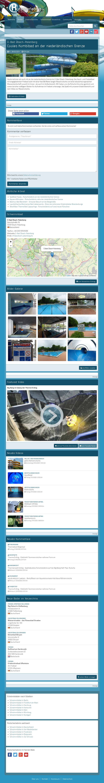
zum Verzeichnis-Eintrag (86, 281)
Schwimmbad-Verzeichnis (50, 19)
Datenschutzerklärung (31, 175)
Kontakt (78, 19)
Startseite (11, 19)
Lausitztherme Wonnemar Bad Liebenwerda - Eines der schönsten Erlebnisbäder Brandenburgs (46, 204)
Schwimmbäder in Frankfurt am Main (24, 703)
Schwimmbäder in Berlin (19, 700)
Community (67, 19)
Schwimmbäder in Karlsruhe (20, 707)
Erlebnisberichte (31, 19)
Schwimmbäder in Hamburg (20, 705)
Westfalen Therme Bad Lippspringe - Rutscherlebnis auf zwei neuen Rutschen (40, 207)
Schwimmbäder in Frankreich (21, 732)
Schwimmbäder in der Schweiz (21, 737)
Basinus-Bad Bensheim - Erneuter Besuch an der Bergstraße (33, 202)
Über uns (35, 779)
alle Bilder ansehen (88, 368)
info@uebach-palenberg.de (22, 236)
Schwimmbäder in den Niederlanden (23, 729)
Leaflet (68, 276)
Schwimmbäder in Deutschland (22, 727)
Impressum (55, 779)
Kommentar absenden (17, 184)
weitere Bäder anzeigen (87, 677)
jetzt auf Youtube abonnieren (66, 446)
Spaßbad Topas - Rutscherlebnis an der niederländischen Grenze (34, 197)
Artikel (20, 19)
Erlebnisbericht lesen (17, 96)
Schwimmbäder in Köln (18, 710)
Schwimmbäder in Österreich (21, 734)
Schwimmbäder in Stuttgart (20, 715)
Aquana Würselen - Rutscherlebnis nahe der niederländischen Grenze (36, 199)
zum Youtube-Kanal (88, 446)
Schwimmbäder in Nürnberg (20, 712)
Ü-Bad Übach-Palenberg (24, 233)
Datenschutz (67, 779)
